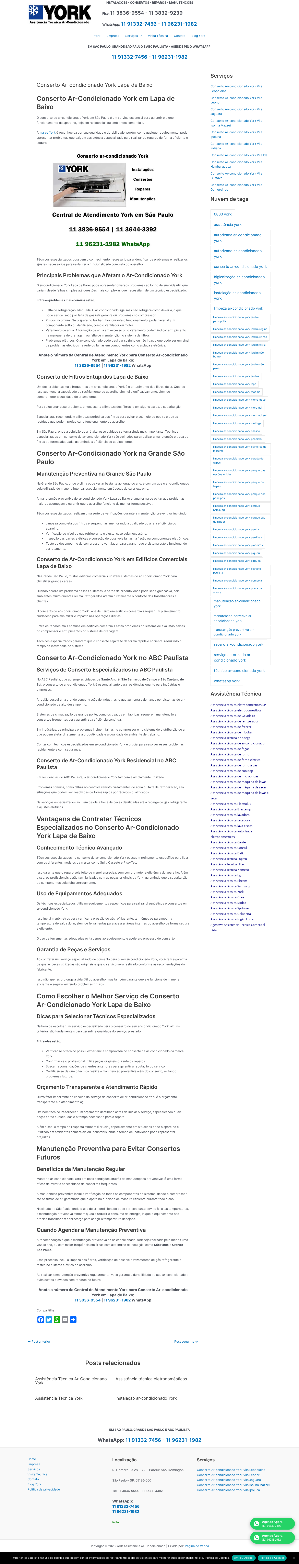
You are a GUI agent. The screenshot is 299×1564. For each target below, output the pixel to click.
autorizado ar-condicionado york (238, 253)
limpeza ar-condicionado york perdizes (237, 537)
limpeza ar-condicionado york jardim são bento (238, 354)
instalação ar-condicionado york (237, 295)
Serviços (33, 1469)
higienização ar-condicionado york (239, 280)
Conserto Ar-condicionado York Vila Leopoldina (231, 1470)
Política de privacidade (43, 1489)
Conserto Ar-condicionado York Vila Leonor (228, 1475)
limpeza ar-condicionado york (238, 308)
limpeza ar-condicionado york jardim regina (240, 329)
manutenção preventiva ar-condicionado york (234, 632)
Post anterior (39, 1341)
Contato (33, 1479)
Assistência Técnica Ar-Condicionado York (71, 1380)
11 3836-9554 (88, 365)
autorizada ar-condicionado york (238, 238)
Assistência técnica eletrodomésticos (151, 1378)
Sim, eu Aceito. (244, 1557)
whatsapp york (227, 681)
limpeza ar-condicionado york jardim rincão (240, 337)
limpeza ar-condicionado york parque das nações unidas (239, 472)
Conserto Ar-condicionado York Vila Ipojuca (228, 1490)
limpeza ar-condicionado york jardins (236, 376)
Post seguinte (186, 1341)
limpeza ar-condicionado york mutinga (237, 423)
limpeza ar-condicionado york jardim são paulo (238, 366)
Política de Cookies (272, 1557)
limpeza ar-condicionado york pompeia (237, 580)
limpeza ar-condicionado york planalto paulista (237, 570)
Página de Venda (197, 1546)
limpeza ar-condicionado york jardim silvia (239, 344)
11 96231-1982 (179, 24)
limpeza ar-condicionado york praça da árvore (237, 590)
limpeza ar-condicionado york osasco (236, 431)
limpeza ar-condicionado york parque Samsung (236, 507)
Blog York (34, 1484)
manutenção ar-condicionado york (237, 603)
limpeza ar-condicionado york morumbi (237, 407)
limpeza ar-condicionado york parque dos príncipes (239, 496)
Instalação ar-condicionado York (146, 1398)
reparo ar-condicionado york (238, 644)
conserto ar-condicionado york (240, 266)
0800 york (223, 214)
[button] (140, 36)
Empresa (33, 1464)
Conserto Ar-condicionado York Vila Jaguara (229, 1480)
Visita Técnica (37, 1474)
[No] (294, 1558)
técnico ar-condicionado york (239, 670)
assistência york (228, 224)
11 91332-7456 (139, 24)
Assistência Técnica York (59, 1398)
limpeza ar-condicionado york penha (236, 529)
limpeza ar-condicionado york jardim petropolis (236, 319)
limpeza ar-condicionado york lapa (234, 384)
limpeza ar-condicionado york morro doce (239, 399)
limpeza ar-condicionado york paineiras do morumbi (239, 448)
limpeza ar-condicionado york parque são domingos (239, 519)
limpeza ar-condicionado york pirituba (237, 560)
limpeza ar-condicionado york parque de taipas (238, 484)
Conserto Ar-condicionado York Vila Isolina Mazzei (233, 1485)
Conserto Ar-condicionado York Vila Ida (239, 155)
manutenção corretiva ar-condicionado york (233, 618)
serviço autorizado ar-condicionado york (233, 657)
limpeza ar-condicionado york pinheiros (238, 545)
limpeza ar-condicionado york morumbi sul (239, 415)
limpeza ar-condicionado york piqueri (236, 553)
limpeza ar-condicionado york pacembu (238, 439)
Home (31, 1459)
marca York (47, 132)
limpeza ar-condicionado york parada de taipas (238, 460)
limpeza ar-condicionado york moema (236, 391)
